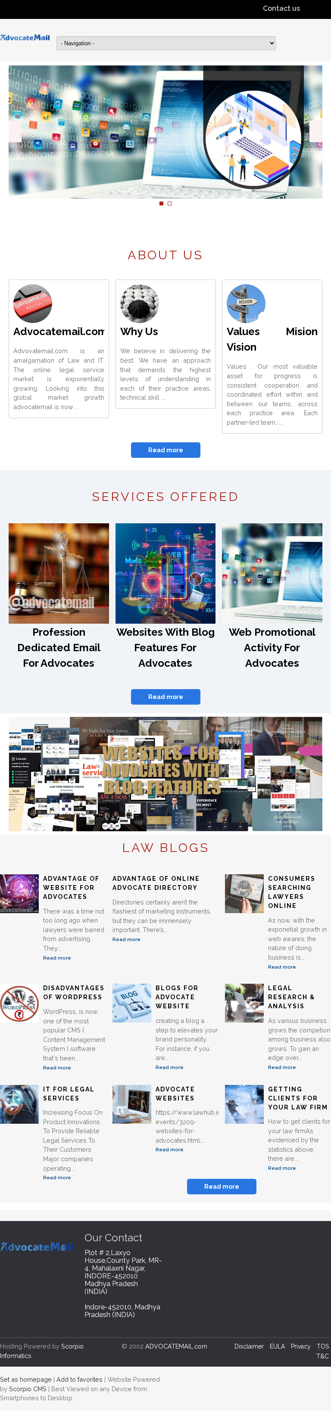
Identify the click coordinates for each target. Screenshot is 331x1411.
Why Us (139, 331)
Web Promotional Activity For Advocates (272, 647)
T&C (322, 1356)
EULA (277, 1346)
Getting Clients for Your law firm (298, 1098)
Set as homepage (26, 1379)
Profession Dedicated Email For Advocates (58, 647)
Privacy (301, 1346)
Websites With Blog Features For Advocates (165, 647)
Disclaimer (249, 1346)
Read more (165, 450)
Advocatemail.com (60, 331)
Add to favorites (79, 1379)
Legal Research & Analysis (291, 997)
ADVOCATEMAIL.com (176, 1346)
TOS (323, 1346)
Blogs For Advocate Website (177, 997)
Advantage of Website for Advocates (71, 887)
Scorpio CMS (28, 1388)
